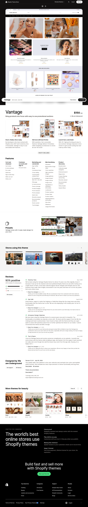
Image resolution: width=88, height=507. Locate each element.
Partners (70, 490)
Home (22, 495)
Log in (73, 2)
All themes (18, 367)
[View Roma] (49, 226)
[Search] (69, 2)
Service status (71, 495)
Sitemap (42, 502)
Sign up (79, 2)
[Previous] (78, 248)
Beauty (23, 490)
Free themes (40, 490)
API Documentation (57, 490)
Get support (10, 367)
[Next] (81, 248)
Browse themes (59, 2)
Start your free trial (44, 474)
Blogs (53, 495)
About (69, 487)
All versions (36, 366)
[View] (14, 258)
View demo (73, 99)
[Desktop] (42, 6)
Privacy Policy (19, 502)
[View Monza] (66, 226)
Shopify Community (57, 493)
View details (28, 366)
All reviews (9, 294)
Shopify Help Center (57, 487)
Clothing (23, 487)
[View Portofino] (57, 226)
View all (73, 388)
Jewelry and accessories (27, 493)
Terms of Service (10, 502)
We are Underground (77, 116)
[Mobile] (45, 6)
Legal (69, 493)
